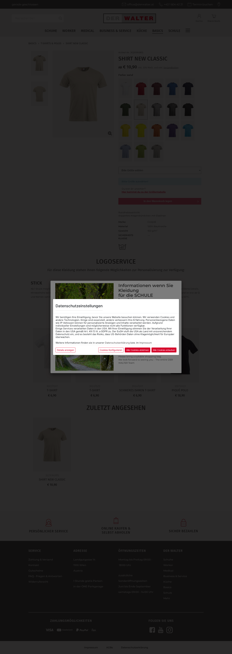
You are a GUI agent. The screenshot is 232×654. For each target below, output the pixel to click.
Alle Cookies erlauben (164, 350)
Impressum (145, 342)
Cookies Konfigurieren (111, 350)
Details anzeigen (65, 350)
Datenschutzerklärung (117, 342)
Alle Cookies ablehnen (137, 350)
